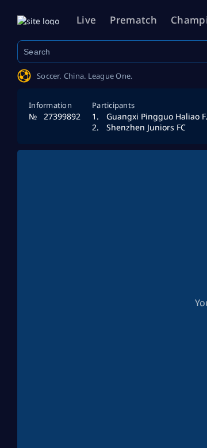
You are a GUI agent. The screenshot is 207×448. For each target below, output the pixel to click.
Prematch (133, 19)
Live (86, 19)
